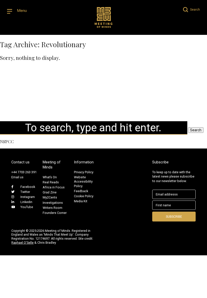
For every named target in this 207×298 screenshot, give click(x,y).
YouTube (26, 207)
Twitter (25, 192)
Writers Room (52, 208)
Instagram (27, 197)
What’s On (50, 177)
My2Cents (50, 197)
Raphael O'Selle (22, 242)
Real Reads (51, 182)
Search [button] (195, 130)
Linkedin (26, 202)
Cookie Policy (83, 196)
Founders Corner (55, 213)
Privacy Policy (83, 172)
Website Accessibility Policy (83, 181)
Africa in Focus (54, 187)
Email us (17, 177)
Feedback (81, 191)
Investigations (53, 203)
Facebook (27, 187)
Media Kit (80, 201)
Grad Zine (50, 192)
